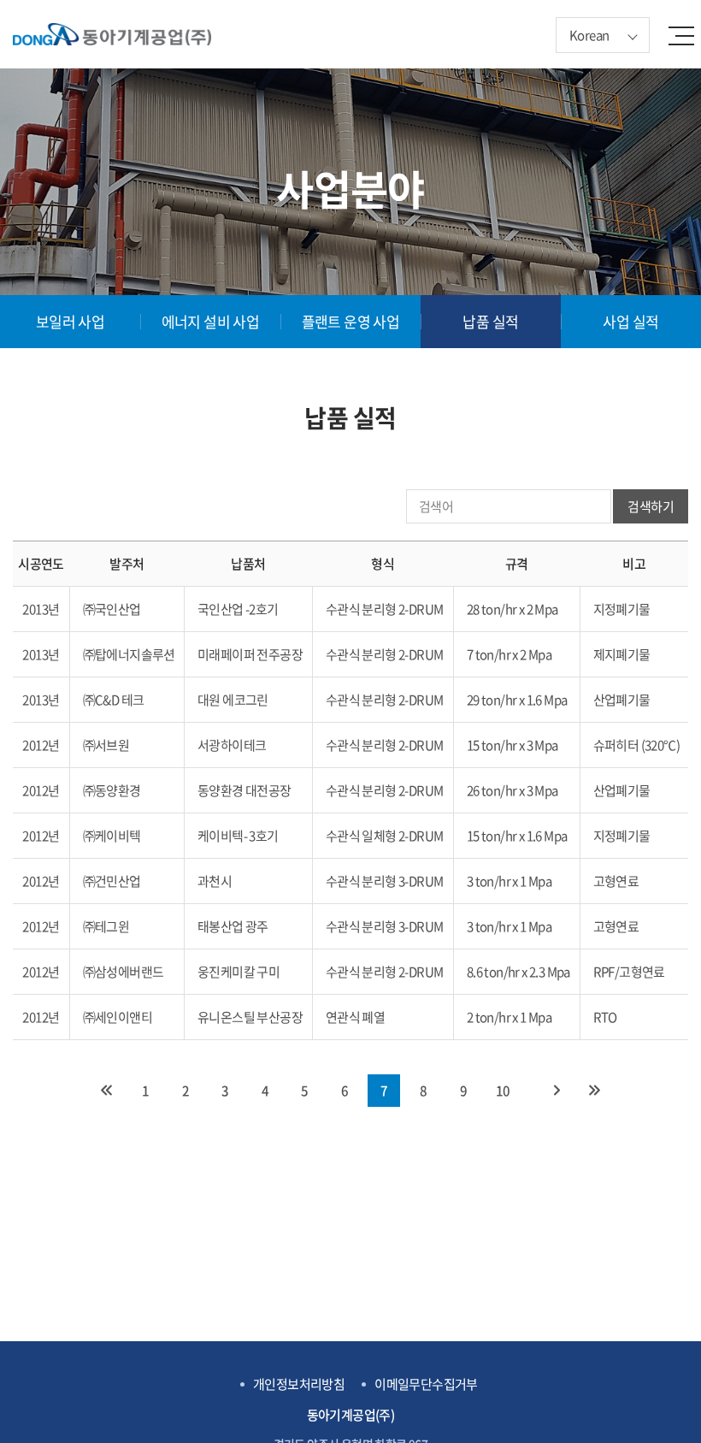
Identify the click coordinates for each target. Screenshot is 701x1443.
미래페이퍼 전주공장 (250, 654)
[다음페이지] (557, 1090)
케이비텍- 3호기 (238, 835)
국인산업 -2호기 (238, 609)
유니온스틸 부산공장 (250, 1017)
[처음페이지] (106, 1090)
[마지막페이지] (595, 1090)
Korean (589, 35)
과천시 (214, 881)
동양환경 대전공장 (244, 790)
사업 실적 (630, 321)
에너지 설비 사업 (211, 321)
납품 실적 (490, 321)
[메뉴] (688, 34)
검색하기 (650, 506)
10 (503, 1090)
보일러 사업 (70, 321)
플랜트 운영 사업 (351, 321)
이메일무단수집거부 (426, 1384)
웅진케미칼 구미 (238, 971)
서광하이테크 (231, 745)
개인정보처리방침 (299, 1384)
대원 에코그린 (232, 699)
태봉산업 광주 (232, 926)
